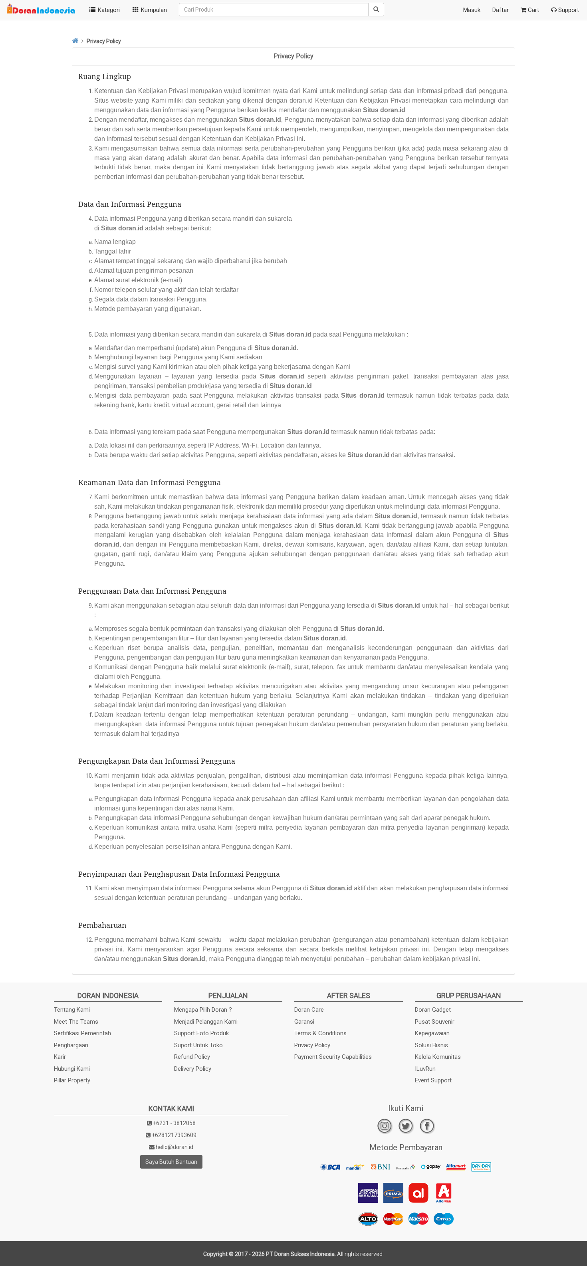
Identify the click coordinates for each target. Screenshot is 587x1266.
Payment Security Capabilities (333, 1056)
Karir (60, 1056)
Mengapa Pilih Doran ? (203, 1009)
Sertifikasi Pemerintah (82, 1033)
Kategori (108, 10)
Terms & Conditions (320, 1033)
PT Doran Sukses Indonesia (300, 1254)
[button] (149, 10)
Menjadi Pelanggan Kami (206, 1021)
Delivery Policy (192, 1068)
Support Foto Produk (201, 1033)
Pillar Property (72, 1080)
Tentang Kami (72, 1009)
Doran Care (309, 1009)
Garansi (304, 1021)
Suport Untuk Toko (198, 1045)
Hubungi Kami (72, 1068)
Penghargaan (71, 1045)
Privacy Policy (312, 1045)
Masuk (471, 10)
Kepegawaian (432, 1033)
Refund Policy (192, 1056)
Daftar (500, 10)
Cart (532, 10)
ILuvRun (425, 1068)
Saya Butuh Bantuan (171, 1162)
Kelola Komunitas (438, 1056)
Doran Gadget (433, 1009)
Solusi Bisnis (431, 1045)
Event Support (433, 1080)
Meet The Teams (76, 1021)
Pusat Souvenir (434, 1021)
